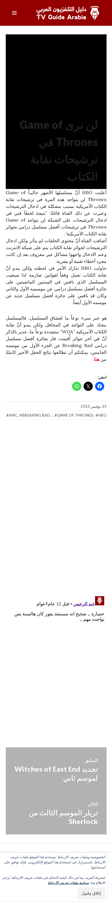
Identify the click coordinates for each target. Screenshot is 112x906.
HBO (102, 415)
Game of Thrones (75, 415)
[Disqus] (56, 508)
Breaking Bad (36, 415)
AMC (13, 415)
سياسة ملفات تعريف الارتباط (68, 883)
